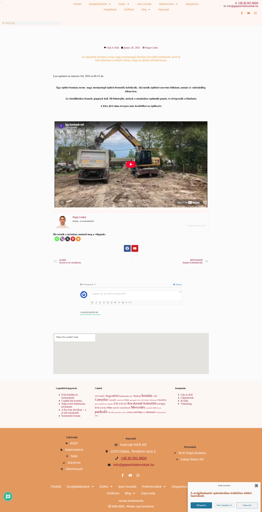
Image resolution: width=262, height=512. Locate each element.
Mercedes (138, 407)
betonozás (124, 396)
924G (102, 396)
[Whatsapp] (57, 239)
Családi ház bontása (71, 400)
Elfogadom (201, 505)
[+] (130, 302)
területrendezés (161, 412)
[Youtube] (134, 248)
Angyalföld (112, 395)
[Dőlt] (96, 302)
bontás (147, 395)
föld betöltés (145, 400)
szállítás (130, 412)
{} (126, 302)
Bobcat (137, 395)
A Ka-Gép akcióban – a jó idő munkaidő (73, 411)
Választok (247, 505)
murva (155, 408)
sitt (112, 412)
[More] (78, 239)
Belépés (178, 285)
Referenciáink (166, 4)
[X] (67, 239)
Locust (103, 407)
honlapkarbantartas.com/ (196, 225)
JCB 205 (123, 403)
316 (97, 396)
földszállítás (161, 400)
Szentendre (117, 412)
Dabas (126, 400)
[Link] (123, 302)
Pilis (109, 412)
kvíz (97, 407)
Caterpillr (112, 400)
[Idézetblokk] (115, 302)
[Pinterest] (73, 239)
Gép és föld (113, 47)
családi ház (120, 400)
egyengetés (133, 400)
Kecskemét (135, 403)
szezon (124, 412)
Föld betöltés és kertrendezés (69, 396)
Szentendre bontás (70, 415)
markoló (116, 408)
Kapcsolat (163, 9)
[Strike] (104, 302)
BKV (131, 396)
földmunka (153, 400)
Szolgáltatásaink (98, 4)
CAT (155, 396)
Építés (122, 4)
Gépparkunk (192, 4)
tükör (96, 415)
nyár (159, 408)
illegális (110, 404)
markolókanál (125, 408)
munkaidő (149, 408)
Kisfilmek (129, 9)
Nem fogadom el (224, 505)
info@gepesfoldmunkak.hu (242, 6)
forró (139, 400)
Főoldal (77, 4)
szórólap (137, 412)
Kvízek (184, 400)
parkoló (101, 411)
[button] (256, 485)
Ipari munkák (144, 4)
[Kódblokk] (119, 302)
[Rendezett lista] (108, 302)
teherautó (151, 412)
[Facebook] (127, 248)
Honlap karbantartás (131, 501)
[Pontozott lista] (111, 302)
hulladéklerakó (102, 404)
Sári (144, 412)
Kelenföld (149, 403)
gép (96, 404)
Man (109, 407)
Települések (110, 9)
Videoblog (186, 403)
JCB (115, 403)
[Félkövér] (92, 302)
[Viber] (62, 239)
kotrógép (161, 403)
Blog (144, 9)
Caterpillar (101, 399)
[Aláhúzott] (100, 302)
